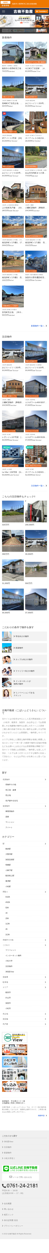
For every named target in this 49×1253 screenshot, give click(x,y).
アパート (9, 827)
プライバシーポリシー (13, 1226)
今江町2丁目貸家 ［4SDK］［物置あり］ (35, 69)
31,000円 (6, 583)
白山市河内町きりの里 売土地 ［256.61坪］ (35, 174)
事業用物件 (9, 811)
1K (6, 913)
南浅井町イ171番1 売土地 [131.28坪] (36, 243)
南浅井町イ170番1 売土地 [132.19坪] (13, 278)
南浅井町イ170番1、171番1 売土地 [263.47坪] (13, 243)
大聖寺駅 (9, 854)
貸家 (7, 817)
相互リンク (8, 1215)
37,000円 (29, 613)
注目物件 (9, 966)
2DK (7, 918)
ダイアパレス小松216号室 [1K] (35, 139)
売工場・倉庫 (10, 790)
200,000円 (29, 525)
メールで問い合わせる (22, 1177)
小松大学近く (9, 1158)
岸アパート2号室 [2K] (12, 138)
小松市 (8, 1008)
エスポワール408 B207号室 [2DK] (36, 403)
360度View (9, 972)
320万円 (5, 525)
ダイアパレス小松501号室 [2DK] (35, 473)
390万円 (5, 554)
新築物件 (8, 1153)
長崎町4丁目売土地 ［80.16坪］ (12, 104)
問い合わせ (8, 1209)
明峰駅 (8, 865)
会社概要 (8, 1203)
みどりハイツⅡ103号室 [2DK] (13, 174)
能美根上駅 (9, 876)
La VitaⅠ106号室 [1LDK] (12, 473)
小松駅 (8, 886)
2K (6, 929)
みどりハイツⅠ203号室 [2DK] (36, 104)
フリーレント (10, 950)
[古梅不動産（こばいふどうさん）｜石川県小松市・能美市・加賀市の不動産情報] (23, 11)
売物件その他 (10, 784)
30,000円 (29, 554)
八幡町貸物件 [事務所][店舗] (35, 209)
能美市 (8, 992)
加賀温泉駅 (9, 860)
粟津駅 (8, 881)
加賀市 (8, 1003)
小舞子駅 (9, 870)
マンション (9, 822)
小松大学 (9, 961)
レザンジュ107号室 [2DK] (13, 438)
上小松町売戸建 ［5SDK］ (12, 209)
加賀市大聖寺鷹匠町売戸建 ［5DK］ (35, 278)
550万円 (28, 583)
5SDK (7, 897)
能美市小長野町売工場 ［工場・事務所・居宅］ (12, 69)
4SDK (7, 902)
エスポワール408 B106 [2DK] (36, 438)
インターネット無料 (13, 955)
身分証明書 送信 (11, 1220)
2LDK (7, 935)
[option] (7, 30)
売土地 (8, 795)
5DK (7, 908)
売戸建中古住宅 (11, 801)
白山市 (8, 998)
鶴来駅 (8, 849)
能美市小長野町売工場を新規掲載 (24, 4)
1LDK (7, 924)
